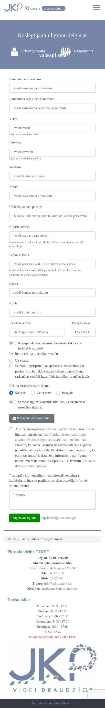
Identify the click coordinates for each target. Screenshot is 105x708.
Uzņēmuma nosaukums (25, 79)
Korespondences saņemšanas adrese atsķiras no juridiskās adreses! (50, 345)
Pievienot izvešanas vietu (33, 418)
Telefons (15, 167)
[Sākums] (13, 7)
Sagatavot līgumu (24, 518)
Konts (13, 303)
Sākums (11, 539)
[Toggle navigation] (95, 7)
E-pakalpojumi (53, 8)
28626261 (57, 578)
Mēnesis (20, 393)
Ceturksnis (44, 393)
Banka (13, 283)
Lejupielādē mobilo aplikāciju (52, 703)
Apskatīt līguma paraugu (59, 518)
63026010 (35, 9)
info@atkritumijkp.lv (58, 583)
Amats (13, 187)
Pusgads (67, 393)
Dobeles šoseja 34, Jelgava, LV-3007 (53, 568)
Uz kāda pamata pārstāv (25, 207)
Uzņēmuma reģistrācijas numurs (31, 99)
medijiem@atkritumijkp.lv (60, 588)
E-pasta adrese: (19, 227)
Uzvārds (15, 143)
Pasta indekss (81, 323)
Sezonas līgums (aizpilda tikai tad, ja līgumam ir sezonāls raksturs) (51, 404)
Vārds (13, 119)
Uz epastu (22, 360)
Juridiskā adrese (20, 323)
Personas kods (19, 255)
